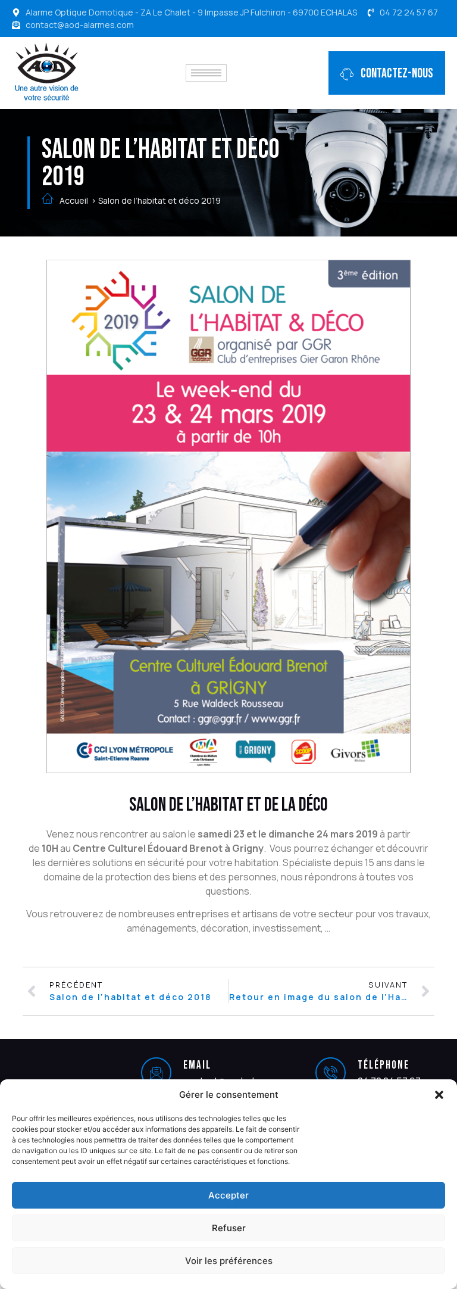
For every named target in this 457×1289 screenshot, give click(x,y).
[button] (439, 1095)
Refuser (229, 1228)
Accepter (228, 1195)
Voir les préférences (229, 1260)
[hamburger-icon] (206, 73)
